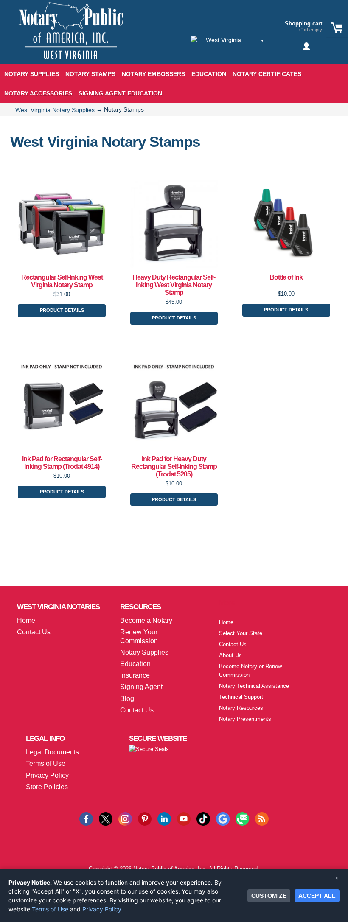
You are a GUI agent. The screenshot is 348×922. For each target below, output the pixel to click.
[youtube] (184, 818)
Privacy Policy (101, 909)
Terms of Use (50, 909)
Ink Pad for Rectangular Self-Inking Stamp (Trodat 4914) (62, 462)
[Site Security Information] (149, 749)
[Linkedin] (164, 818)
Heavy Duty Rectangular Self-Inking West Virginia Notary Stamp (173, 285)
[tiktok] (203, 818)
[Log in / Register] (307, 46)
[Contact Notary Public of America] (242, 818)
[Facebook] (86, 818)
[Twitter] (105, 818)
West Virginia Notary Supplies (55, 109)
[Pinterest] (145, 818)
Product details (62, 310)
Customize (268, 895)
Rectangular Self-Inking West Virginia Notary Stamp (62, 281)
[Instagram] (125, 818)
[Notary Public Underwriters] (64, 37)
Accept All (317, 895)
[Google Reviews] (223, 818)
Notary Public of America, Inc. (170, 869)
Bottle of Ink (286, 277)
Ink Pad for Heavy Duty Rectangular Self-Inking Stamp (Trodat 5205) (174, 466)
